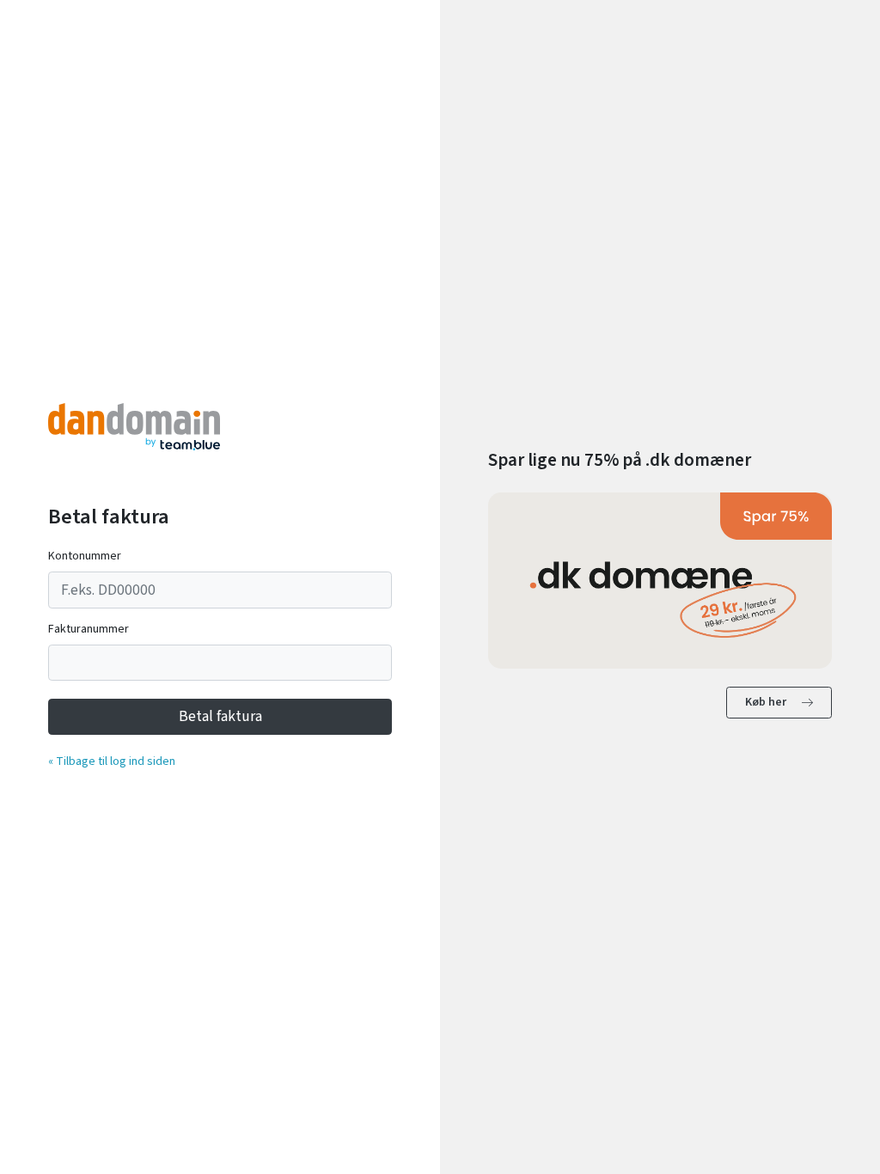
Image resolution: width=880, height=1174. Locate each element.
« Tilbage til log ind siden (111, 761)
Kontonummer (84, 556)
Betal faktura (220, 716)
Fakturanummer (88, 629)
